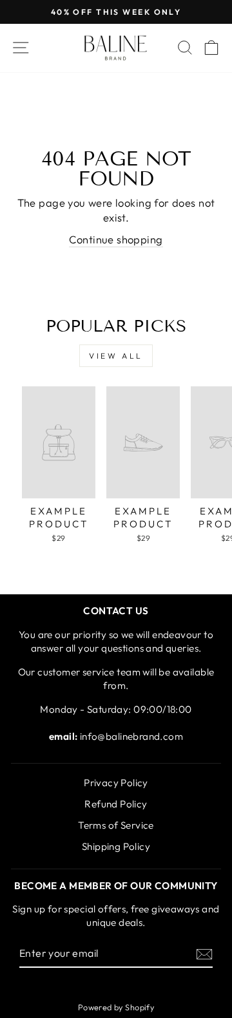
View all (116, 356)
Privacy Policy (116, 783)
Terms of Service (116, 825)
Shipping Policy (116, 846)
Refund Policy (115, 804)
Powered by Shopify (116, 1007)
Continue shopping (115, 239)
